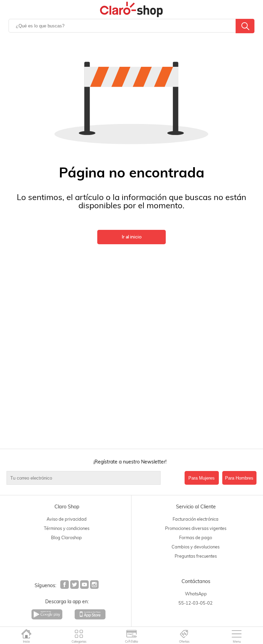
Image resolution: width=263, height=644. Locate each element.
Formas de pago (195, 537)
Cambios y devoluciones (196, 546)
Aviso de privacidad (67, 519)
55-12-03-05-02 (195, 603)
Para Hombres (239, 478)
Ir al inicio (132, 237)
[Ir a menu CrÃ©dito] (132, 634)
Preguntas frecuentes (196, 556)
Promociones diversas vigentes (195, 528)
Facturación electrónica (195, 519)
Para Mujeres (201, 478)
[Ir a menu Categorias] (79, 634)
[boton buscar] (245, 26)
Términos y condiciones (66, 528)
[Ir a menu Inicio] (26, 634)
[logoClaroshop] (131, 9)
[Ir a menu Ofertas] (184, 634)
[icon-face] (65, 585)
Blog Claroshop (66, 537)
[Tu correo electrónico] (94, 478)
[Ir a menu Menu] (237, 634)
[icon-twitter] (75, 585)
